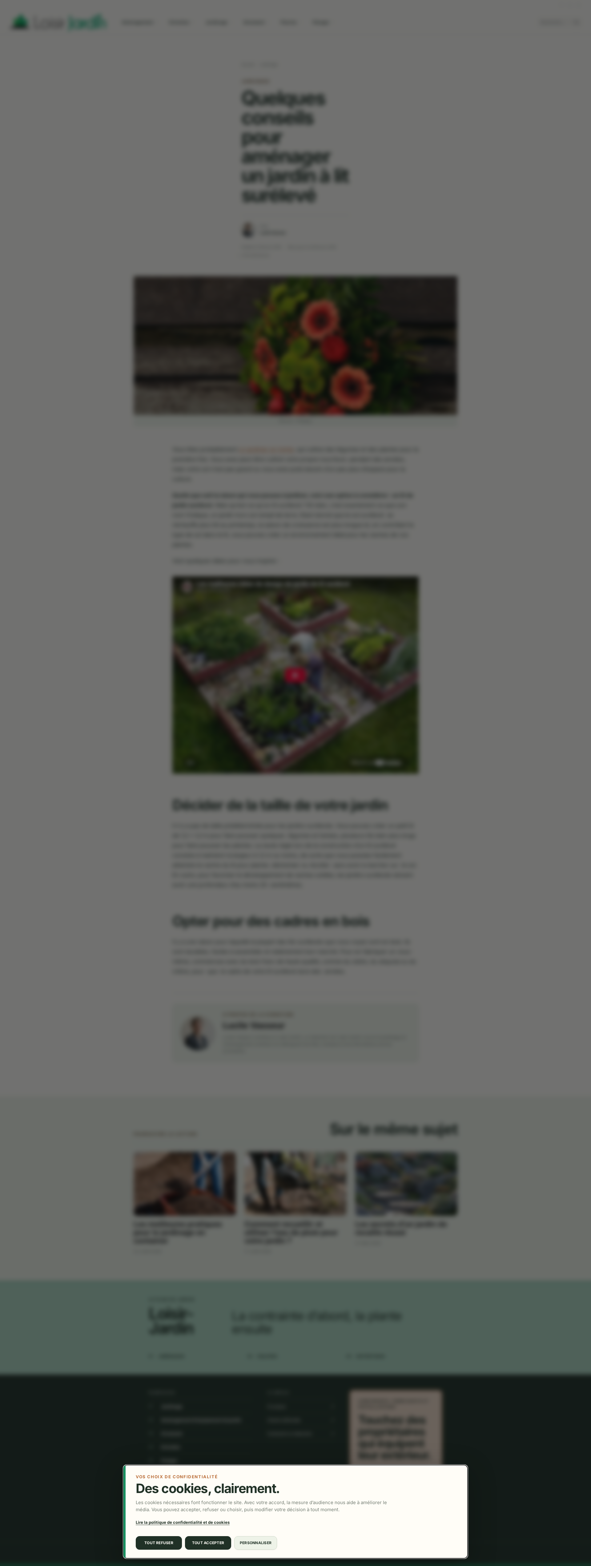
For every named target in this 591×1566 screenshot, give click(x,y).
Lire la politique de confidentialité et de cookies (183, 1522)
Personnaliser (255, 1542)
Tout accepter (208, 1542)
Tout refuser (158, 1542)
